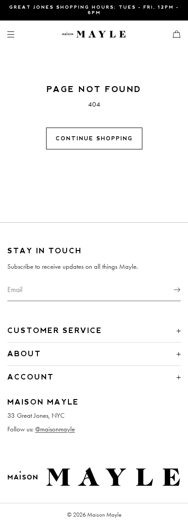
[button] (173, 34)
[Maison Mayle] (94, 34)
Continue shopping (94, 138)
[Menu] (18, 34)
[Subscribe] (169, 290)
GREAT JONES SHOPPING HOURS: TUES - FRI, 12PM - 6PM (94, 10)
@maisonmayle (55, 429)
